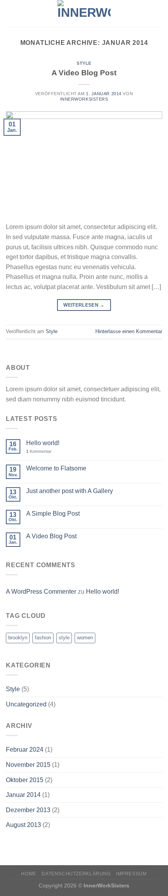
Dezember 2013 (28, 810)
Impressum (131, 873)
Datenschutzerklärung (76, 873)
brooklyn (17, 638)
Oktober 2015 (24, 780)
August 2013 (23, 824)
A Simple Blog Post (53, 513)
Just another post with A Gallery (69, 491)
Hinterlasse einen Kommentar (128, 331)
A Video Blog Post (84, 73)
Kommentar (39, 451)
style (64, 638)
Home (28, 873)
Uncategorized (26, 704)
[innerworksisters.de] (84, 13)
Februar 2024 (24, 749)
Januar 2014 (23, 794)
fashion (43, 638)
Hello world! (42, 443)
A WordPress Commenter (41, 591)
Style (84, 63)
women (85, 638)
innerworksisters (84, 99)
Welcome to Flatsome (56, 468)
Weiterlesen (84, 305)
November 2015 (28, 764)
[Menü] (10, 13)
